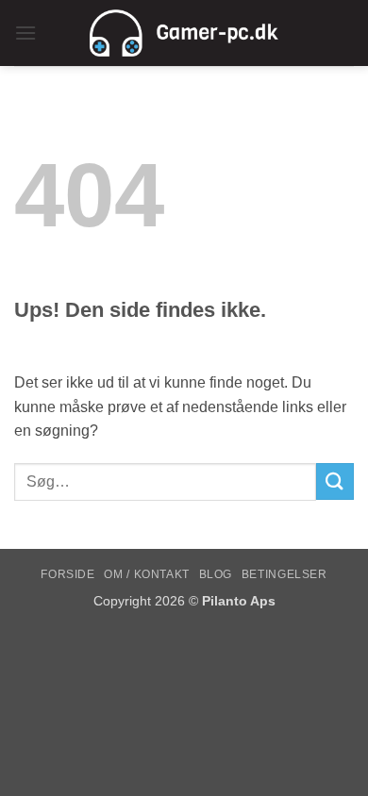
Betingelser (284, 574)
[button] (25, 32)
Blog (215, 574)
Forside (67, 574)
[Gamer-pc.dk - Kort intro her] (184, 33)
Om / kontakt (146, 574)
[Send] (335, 481)
